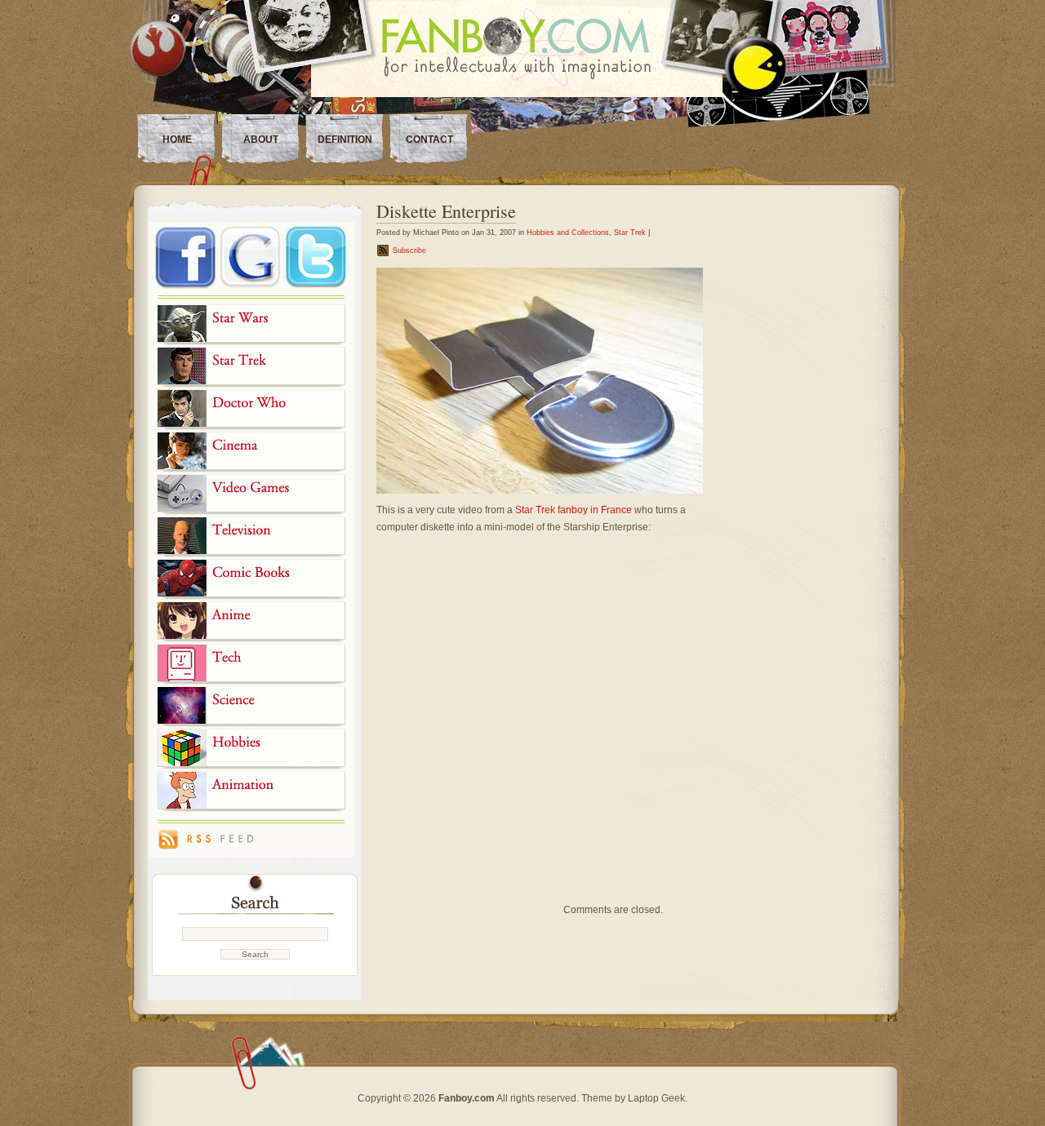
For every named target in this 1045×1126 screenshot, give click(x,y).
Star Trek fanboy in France (573, 510)
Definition (345, 139)
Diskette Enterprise (446, 211)
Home (177, 139)
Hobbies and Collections (568, 232)
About (260, 139)
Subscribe (409, 250)
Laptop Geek (656, 1098)
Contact (429, 139)
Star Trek (630, 232)
